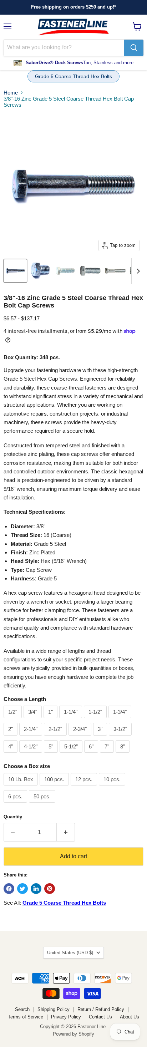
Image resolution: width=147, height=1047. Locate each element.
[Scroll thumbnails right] (137, 271)
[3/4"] (34, 720)
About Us (129, 1017)
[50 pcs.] (43, 804)
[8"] (123, 754)
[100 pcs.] (55, 787)
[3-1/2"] (121, 737)
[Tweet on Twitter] (22, 888)
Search (22, 1009)
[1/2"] (14, 720)
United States (70, 952)
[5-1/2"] (72, 754)
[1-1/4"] (71, 720)
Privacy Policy (66, 1017)
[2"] (11, 737)
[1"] (51, 720)
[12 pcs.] (85, 787)
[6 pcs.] (16, 804)
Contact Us (100, 1017)
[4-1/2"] (31, 754)
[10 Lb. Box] (22, 787)
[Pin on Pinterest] (49, 888)
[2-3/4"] (81, 737)
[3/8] (15, 270)
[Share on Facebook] (9, 888)
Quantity (13, 816)
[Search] (133, 48)
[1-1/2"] (96, 720)
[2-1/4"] (31, 737)
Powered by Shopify (73, 1034)
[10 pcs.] (113, 787)
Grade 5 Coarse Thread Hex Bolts (73, 76)
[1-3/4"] (120, 720)
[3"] (101, 737)
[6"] (92, 754)
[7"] (108, 754)
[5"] (52, 754)
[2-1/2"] (56, 737)
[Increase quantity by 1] (66, 832)
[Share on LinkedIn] (36, 888)
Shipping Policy (53, 1009)
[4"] (11, 754)
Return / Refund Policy (100, 1009)
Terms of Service (25, 1017)
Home (11, 93)
